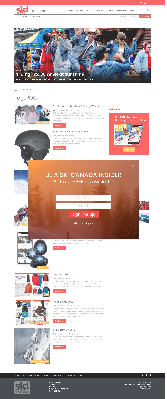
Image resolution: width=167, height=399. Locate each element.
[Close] (133, 166)
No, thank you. (83, 223)
